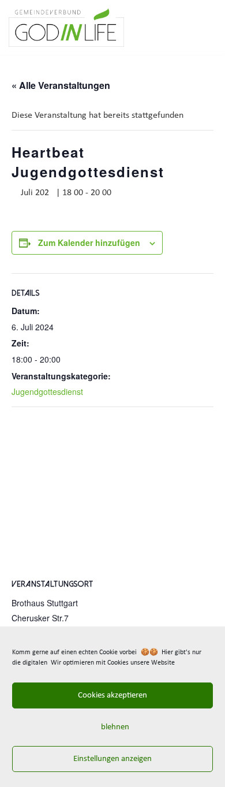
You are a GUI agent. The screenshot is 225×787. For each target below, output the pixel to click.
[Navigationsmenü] (202, 28)
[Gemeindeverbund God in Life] (66, 27)
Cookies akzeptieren (112, 695)
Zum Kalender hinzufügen (89, 242)
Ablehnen (112, 727)
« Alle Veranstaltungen (61, 85)
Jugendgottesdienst (47, 391)
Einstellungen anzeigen (112, 759)
